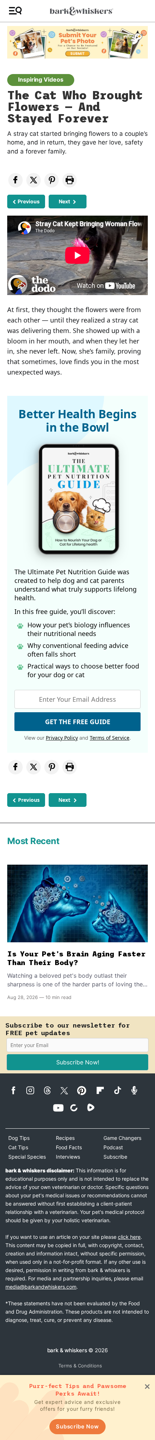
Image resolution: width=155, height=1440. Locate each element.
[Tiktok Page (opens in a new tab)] (121, 1090)
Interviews (68, 1157)
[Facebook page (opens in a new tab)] (17, 1090)
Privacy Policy (62, 737)
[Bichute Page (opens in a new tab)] (77, 1107)
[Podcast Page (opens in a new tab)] (138, 1090)
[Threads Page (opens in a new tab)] (51, 1090)
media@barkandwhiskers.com (40, 1287)
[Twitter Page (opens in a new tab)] (68, 1089)
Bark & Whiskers (67, 1350)
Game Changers (122, 1138)
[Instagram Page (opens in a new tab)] (34, 1090)
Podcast (113, 1147)
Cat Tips (18, 1147)
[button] (15, 11)
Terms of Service (109, 737)
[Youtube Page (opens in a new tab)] (60, 1107)
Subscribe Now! (77, 1062)
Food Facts (69, 1147)
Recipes (65, 1138)
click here (129, 1237)
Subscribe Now (77, 1426)
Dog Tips (19, 1138)
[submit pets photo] (77, 42)
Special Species (27, 1157)
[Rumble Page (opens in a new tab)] (94, 1107)
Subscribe (115, 1157)
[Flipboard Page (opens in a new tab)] (104, 1090)
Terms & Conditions (80, 1365)
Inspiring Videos (40, 79)
